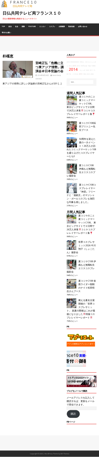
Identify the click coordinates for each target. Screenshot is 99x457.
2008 (92, 74)
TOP (3, 26)
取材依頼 (71, 26)
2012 (70, 66)
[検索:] (81, 82)
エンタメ (42, 26)
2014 (73, 69)
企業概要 (62, 26)
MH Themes (65, 454)
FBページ (71, 421)
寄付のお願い (6, 32)
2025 (88, 74)
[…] (59, 83)
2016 (78, 66)
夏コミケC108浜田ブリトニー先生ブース (87, 126)
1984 (84, 74)
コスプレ (52, 26)
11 (67, 70)
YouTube (32, 26)
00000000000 (74, 62)
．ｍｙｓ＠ (81, 70)
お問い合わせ (82, 26)
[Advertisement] (49, 43)
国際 (23, 26)
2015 (74, 66)
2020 (87, 70)
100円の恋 (83, 66)
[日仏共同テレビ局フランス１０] (20, 5)
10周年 (93, 66)
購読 (73, 413)
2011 (91, 70)
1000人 (82, 62)
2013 (80, 74)
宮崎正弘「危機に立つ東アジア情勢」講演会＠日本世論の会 (49, 67)
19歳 (89, 66)
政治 (10, 26)
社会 (16, 26)
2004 (68, 62)
